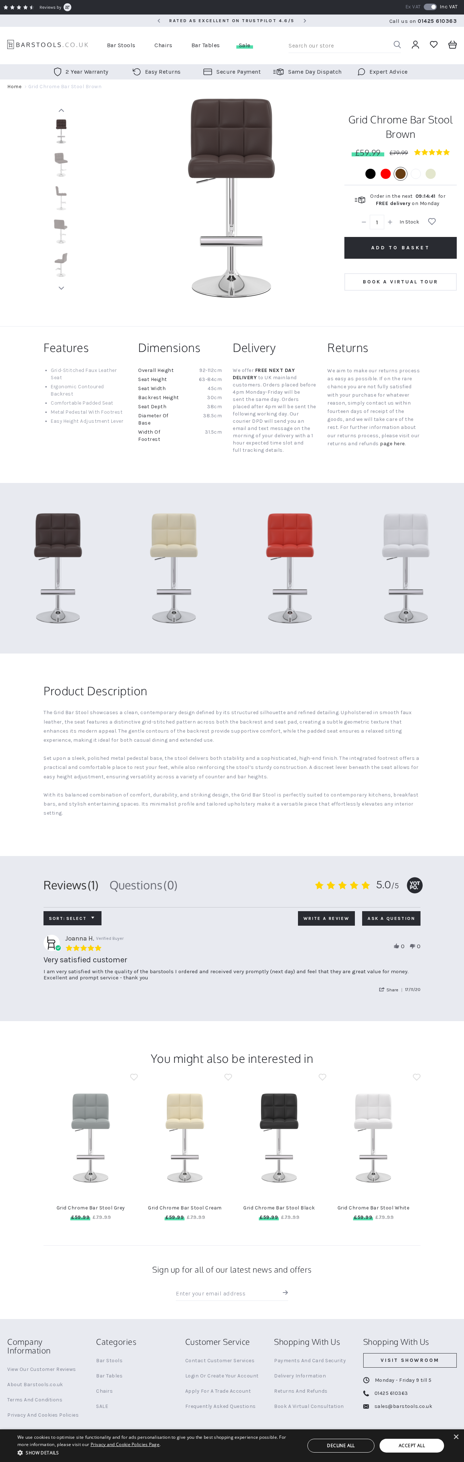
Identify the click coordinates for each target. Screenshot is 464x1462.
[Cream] (431, 174)
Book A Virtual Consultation (309, 1406)
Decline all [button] (341, 1445)
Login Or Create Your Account (222, 1376)
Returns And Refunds (301, 1391)
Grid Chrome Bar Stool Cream (185, 1208)
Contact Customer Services (220, 1360)
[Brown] (400, 174)
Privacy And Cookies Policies (43, 1415)
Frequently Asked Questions (220, 1406)
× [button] (456, 1437)
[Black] (370, 174)
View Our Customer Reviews (41, 1369)
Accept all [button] (412, 1445)
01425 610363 (437, 21)
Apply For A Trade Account (218, 1391)
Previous (61, 110)
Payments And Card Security (310, 1360)
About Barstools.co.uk (35, 1384)
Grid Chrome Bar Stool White (373, 1208)
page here (392, 444)
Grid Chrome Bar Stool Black (279, 1208)
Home (14, 86)
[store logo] (47, 45)
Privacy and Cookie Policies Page (125, 1444)
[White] (416, 174)
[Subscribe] (283, 1293)
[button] (392, 990)
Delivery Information (300, 1376)
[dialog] (232, 1445)
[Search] (397, 45)
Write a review (326, 918)
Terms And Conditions (34, 1400)
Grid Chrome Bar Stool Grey (91, 1208)
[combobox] (345, 45)
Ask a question (391, 918)
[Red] (386, 174)
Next (61, 288)
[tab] (71, 885)
